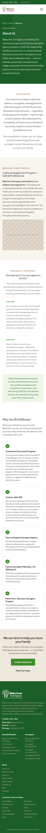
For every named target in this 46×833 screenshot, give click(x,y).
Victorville (6, 811)
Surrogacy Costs (8, 747)
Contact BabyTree (23, 662)
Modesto (27, 811)
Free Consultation (9, 753)
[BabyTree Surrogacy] (8, 9)
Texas (4, 817)
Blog (4, 788)
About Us (5, 769)
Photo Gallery (7, 781)
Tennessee (28, 817)
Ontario (5, 807)
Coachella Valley (30, 814)
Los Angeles (7, 801)
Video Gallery (7, 778)
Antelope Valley (8, 814)
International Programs (11, 750)
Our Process (7, 744)
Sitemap (5, 791)
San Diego (28, 801)
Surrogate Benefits (32, 755)
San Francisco (7, 804)
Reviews (5, 775)
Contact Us (24, 2)
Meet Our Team (23, 670)
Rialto (26, 807)
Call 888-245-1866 (10, 2)
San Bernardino (30, 804)
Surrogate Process (32, 758)
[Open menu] (41, 9)
